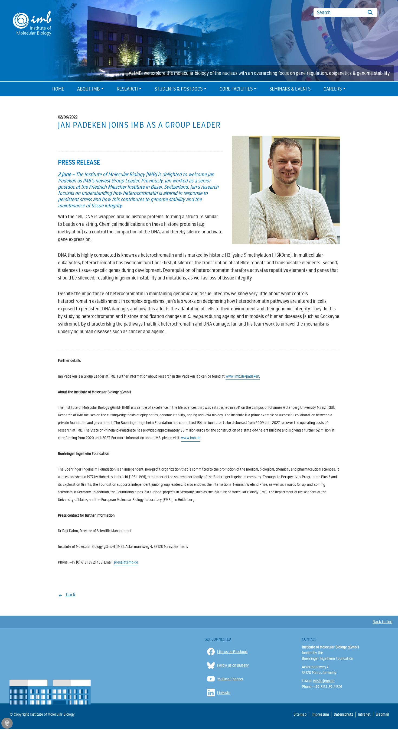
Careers (333, 89)
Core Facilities (236, 89)
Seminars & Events (290, 89)
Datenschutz (343, 714)
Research (127, 89)
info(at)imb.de (323, 681)
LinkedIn (223, 692)
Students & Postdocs (179, 89)
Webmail (382, 714)
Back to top (382, 622)
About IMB (88, 89)
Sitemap (300, 714)
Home (58, 89)
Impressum (320, 714)
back (70, 595)
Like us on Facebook (232, 651)
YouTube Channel (230, 679)
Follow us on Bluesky (233, 665)
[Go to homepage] (32, 22)
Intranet (364, 714)
